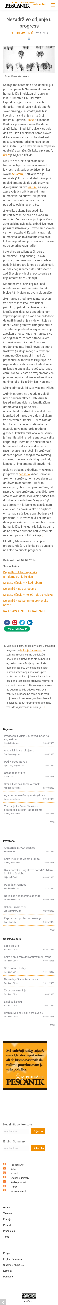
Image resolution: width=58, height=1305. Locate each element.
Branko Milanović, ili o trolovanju (23, 1012)
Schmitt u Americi (15, 907)
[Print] (29, 38)
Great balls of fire (14, 772)
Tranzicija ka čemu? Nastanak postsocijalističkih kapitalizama (23, 808)
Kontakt (7, 1270)
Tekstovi (7, 1213)
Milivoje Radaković (31, 650)
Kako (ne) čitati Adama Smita (22, 858)
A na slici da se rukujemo (19, 750)
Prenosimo (9, 1230)
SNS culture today (15, 968)
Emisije (7, 1219)
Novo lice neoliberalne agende (22, 895)
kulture (32, 187)
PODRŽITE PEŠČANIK (17, 629)
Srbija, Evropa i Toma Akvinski (22, 784)
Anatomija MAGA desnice (19, 847)
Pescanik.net (17, 1164)
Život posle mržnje (15, 990)
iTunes (14, 1186)
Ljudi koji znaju (13, 1001)
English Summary (14, 1141)
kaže (31, 120)
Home (6, 1207)
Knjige (6, 1253)
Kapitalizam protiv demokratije (22, 918)
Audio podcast (18, 1182)
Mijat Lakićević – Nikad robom (22, 582)
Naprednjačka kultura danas (21, 979)
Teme (6, 1236)
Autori (13, 1169)
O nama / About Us (13, 1265)
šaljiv (6, 155)
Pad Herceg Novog (15, 761)
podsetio (24, 474)
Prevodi (14, 1173)
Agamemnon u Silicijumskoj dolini (24, 795)
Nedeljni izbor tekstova (17, 1124)
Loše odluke (11, 945)
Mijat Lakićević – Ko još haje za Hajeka (28, 594)
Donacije (8, 1276)
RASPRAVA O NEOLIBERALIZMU (24, 611)
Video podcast (18, 1191)
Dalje (52, 821)
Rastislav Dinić (21, 33)
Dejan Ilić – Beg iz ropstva (19, 588)
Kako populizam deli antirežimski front (27, 957)
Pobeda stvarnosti (15, 884)
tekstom (17, 174)
